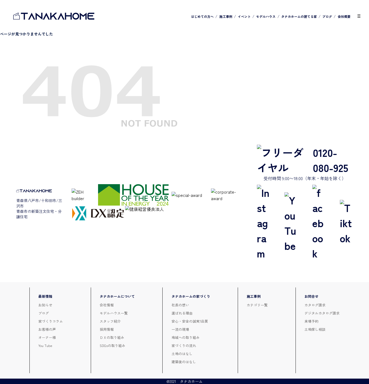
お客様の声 (47, 329)
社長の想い (180, 304)
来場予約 (311, 321)
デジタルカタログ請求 (322, 313)
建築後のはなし (184, 361)
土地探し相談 (315, 329)
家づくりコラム (50, 321)
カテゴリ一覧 (257, 304)
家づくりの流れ (184, 345)
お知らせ (45, 304)
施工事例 (225, 16)
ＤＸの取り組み (112, 337)
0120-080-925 (330, 160)
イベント (244, 16)
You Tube (45, 345)
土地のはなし (182, 353)
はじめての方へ (202, 16)
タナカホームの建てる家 (299, 16)
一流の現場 (180, 329)
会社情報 (107, 304)
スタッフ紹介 (110, 321)
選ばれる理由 (182, 313)
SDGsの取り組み (112, 345)
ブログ (327, 16)
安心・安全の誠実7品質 (190, 321)
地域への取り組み (186, 337)
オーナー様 (47, 337)
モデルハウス (266, 16)
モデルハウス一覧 (114, 313)
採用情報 (107, 329)
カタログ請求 (315, 304)
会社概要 (344, 16)
